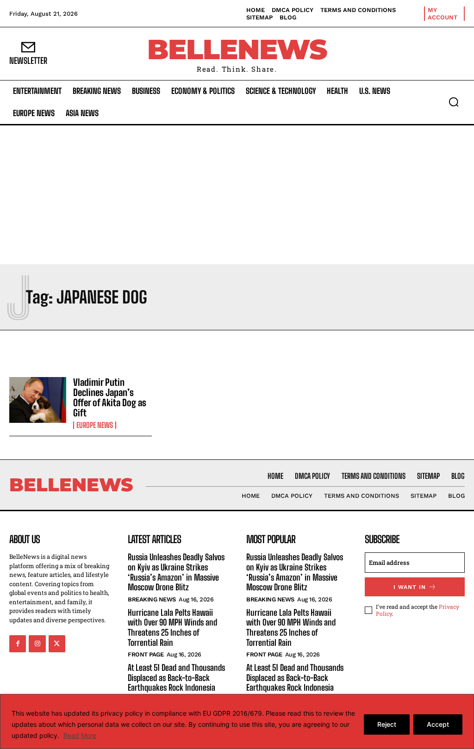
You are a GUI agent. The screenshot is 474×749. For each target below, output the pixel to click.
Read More (79, 735)
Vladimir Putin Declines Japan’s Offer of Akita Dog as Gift (109, 397)
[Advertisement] (237, 195)
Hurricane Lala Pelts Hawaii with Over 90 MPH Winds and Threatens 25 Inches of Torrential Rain (172, 627)
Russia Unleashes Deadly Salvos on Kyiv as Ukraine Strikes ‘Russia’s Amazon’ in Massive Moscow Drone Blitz (176, 572)
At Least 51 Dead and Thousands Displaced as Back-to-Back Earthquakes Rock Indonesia (176, 677)
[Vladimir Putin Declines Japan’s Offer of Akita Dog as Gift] (37, 400)
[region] (237, 721)
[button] (454, 102)
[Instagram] (37, 643)
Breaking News (152, 599)
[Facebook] (17, 643)
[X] (57, 643)
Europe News (94, 425)
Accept (438, 724)
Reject (386, 724)
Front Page (145, 654)
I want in (409, 587)
